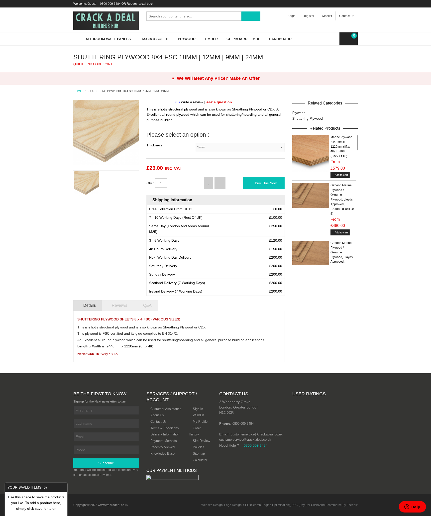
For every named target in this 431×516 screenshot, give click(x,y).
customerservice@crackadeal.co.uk (257, 434)
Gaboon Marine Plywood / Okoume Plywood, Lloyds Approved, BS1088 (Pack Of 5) (342, 199)
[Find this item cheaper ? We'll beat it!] (220, 183)
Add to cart (341, 174)
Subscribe (106, 463)
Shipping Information (171, 200)
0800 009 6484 (110, 3)
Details (89, 305)
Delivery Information (164, 434)
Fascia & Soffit (154, 39)
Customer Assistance (165, 409)
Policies (198, 447)
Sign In (198, 409)
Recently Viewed (162, 447)
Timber (211, 39)
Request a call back (140, 3)
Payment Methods (163, 441)
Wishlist (327, 15)
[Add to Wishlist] (208, 183)
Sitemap (199, 453)
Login (292, 15)
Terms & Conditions (164, 428)
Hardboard (280, 39)
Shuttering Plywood (307, 118)
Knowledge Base (162, 453)
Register (308, 15)
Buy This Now (265, 183)
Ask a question (219, 102)
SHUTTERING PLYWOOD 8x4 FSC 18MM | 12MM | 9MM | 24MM (129, 91)
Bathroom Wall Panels (108, 39)
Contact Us (346, 15)
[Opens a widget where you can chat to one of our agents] (412, 507)
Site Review (201, 441)
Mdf (256, 39)
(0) (177, 102)
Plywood (187, 39)
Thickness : (155, 145)
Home (78, 91)
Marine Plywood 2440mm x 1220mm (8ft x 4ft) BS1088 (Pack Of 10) (341, 146)
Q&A (147, 305)
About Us (157, 415)
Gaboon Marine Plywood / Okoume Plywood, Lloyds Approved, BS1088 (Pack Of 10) (342, 257)
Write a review (192, 102)
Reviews (119, 305)
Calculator (200, 460)
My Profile (200, 421)
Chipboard (236, 39)
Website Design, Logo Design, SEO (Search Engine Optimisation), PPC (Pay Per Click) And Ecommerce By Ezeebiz (279, 505)
